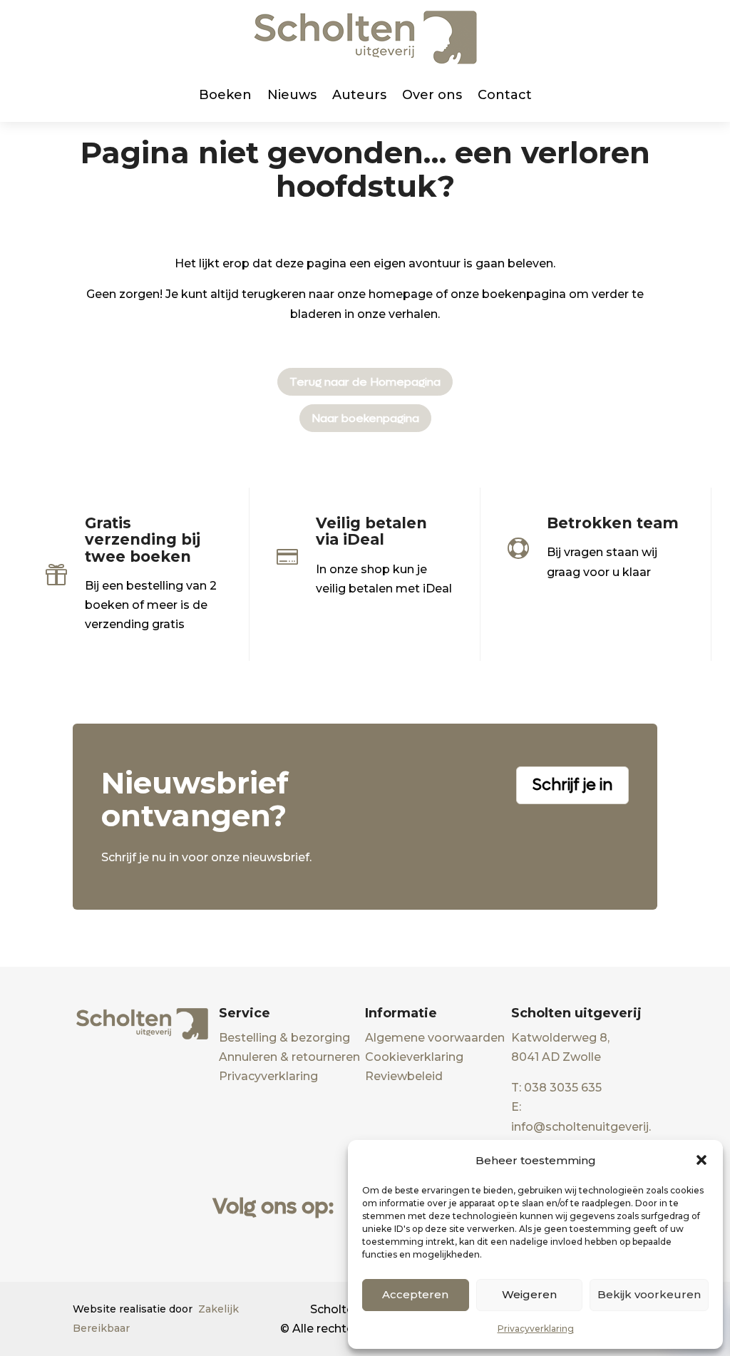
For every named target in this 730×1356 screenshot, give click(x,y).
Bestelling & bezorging (284, 1037)
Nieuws (292, 95)
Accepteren (415, 1294)
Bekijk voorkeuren (649, 1294)
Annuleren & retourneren (289, 1057)
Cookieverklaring (414, 1057)
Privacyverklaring (536, 1328)
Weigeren (529, 1294)
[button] (701, 1160)
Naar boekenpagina (365, 418)
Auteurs (359, 95)
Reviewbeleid (404, 1076)
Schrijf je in (572, 785)
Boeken (225, 95)
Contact (505, 95)
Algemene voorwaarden (435, 1037)
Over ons (432, 95)
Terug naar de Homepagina (365, 381)
